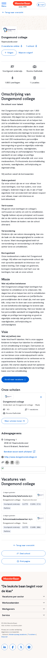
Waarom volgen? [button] (26, 52)
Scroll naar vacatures (14, 379)
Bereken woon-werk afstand (18, 451)
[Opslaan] (41, 397)
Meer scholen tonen (13, 421)
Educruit (4, 637)
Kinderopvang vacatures (18, 634)
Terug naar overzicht (13, 12)
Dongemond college (24, 405)
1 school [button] (30, 46)
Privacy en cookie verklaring (11, 630)
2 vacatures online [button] (10, 46)
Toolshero (32, 634)
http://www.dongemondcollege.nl (20, 457)
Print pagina (25, 561)
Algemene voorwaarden (10, 632)
